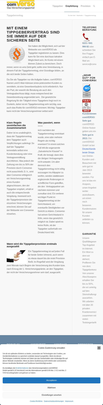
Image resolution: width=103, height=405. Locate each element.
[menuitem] (57, 6)
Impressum (69, 401)
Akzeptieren (51, 380)
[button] (99, 348)
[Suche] (94, 6)
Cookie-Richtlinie (36, 401)
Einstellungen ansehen (51, 395)
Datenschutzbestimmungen (54, 401)
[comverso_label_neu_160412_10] (21, 6)
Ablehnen (51, 387)
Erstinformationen (22, 368)
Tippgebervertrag (15, 15)
